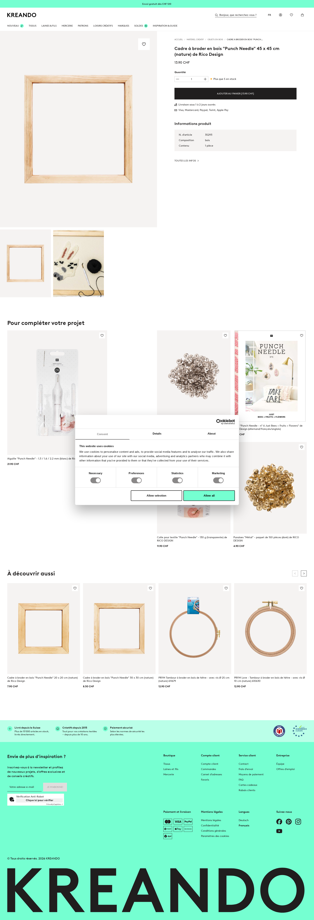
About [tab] (212, 433)
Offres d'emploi (285, 769)
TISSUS (32, 25)
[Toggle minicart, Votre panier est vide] (302, 15)
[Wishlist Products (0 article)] (291, 15)
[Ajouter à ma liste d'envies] (144, 44)
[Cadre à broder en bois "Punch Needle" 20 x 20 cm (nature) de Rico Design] (43, 628)
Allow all (209, 495)
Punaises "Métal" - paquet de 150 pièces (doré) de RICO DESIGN (266, 539)
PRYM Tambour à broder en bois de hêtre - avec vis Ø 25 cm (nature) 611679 (193, 679)
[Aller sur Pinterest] (289, 822)
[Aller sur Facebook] (279, 822)
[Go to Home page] (21, 15)
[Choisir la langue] (269, 15)
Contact (244, 763)
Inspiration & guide (165, 25)
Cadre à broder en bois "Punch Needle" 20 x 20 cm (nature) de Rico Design (42, 679)
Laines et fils (170, 769)
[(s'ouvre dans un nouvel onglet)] (279, 731)
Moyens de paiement (251, 774)
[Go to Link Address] (157, 3)
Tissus (166, 763)
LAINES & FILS (49, 25)
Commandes (208, 769)
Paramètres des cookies (215, 836)
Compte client (209, 763)
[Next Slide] (304, 573)
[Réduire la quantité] (177, 79)
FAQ (241, 779)
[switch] (136, 480)
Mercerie (168, 774)
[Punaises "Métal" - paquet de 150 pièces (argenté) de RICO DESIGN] (193, 376)
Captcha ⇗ (54, 804)
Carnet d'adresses (211, 774)
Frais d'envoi (246, 769)
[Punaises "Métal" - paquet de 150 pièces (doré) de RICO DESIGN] (270, 488)
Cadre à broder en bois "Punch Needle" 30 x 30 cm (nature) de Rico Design (118, 679)
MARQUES (123, 25)
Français (244, 825)
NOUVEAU (13, 25)
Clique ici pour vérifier (39, 800)
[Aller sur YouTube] (279, 831)
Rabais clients (247, 790)
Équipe (280, 763)
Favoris (205, 779)
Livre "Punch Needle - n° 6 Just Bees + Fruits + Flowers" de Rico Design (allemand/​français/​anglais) (268, 427)
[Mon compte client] (280, 15)
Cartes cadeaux (248, 785)
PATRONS (83, 25)
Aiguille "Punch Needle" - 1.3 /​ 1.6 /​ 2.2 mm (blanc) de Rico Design (46, 458)
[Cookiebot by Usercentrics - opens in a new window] (219, 421)
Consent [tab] (102, 434)
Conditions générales (213, 830)
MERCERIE (67, 25)
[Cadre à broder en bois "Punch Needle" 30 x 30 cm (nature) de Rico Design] (119, 628)
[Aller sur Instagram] (298, 822)
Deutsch (244, 820)
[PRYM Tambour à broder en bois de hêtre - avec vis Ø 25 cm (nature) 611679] (194, 628)
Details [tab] (157, 433)
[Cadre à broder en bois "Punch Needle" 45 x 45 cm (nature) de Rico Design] (25, 263)
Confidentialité (210, 825)
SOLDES (138, 25)
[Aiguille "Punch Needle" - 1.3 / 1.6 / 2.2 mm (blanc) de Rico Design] (57, 392)
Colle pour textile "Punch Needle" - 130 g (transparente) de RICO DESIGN (192, 539)
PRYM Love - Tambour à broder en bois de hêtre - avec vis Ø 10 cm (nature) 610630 (269, 679)
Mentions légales (211, 820)
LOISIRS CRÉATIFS (103, 25)
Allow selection (156, 495)
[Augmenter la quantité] (205, 79)
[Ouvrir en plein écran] (78, 129)
